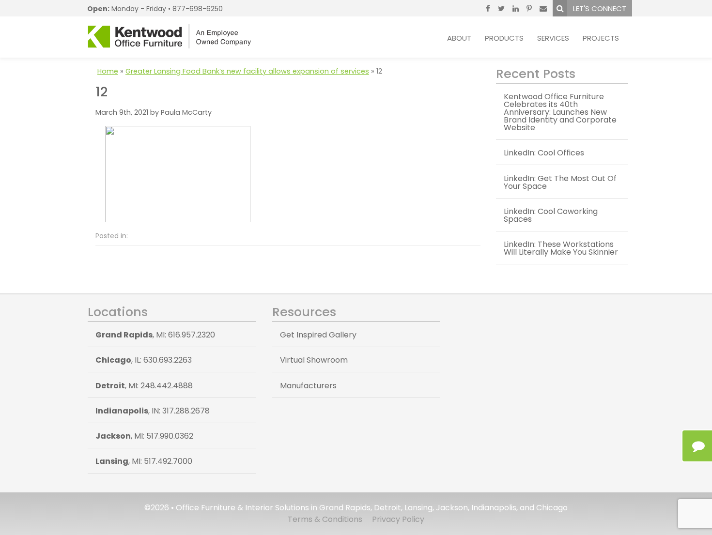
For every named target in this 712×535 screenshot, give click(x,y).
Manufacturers (308, 385)
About (459, 38)
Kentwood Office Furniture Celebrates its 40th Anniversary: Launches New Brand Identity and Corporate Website (560, 112)
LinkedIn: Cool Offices (544, 152)
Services (553, 38)
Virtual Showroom (314, 360)
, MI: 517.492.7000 (143, 461)
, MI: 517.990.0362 (144, 436)
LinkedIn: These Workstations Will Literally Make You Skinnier (561, 248)
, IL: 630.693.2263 (143, 360)
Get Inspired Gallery (318, 334)
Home (107, 71)
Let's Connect (599, 8)
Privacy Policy (398, 519)
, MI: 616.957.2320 (155, 334)
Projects (601, 38)
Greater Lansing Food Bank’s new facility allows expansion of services (247, 71)
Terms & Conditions (325, 519)
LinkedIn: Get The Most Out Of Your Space (560, 182)
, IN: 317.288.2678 (152, 410)
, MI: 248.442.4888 (144, 385)
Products (504, 38)
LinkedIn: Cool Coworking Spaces (551, 215)
